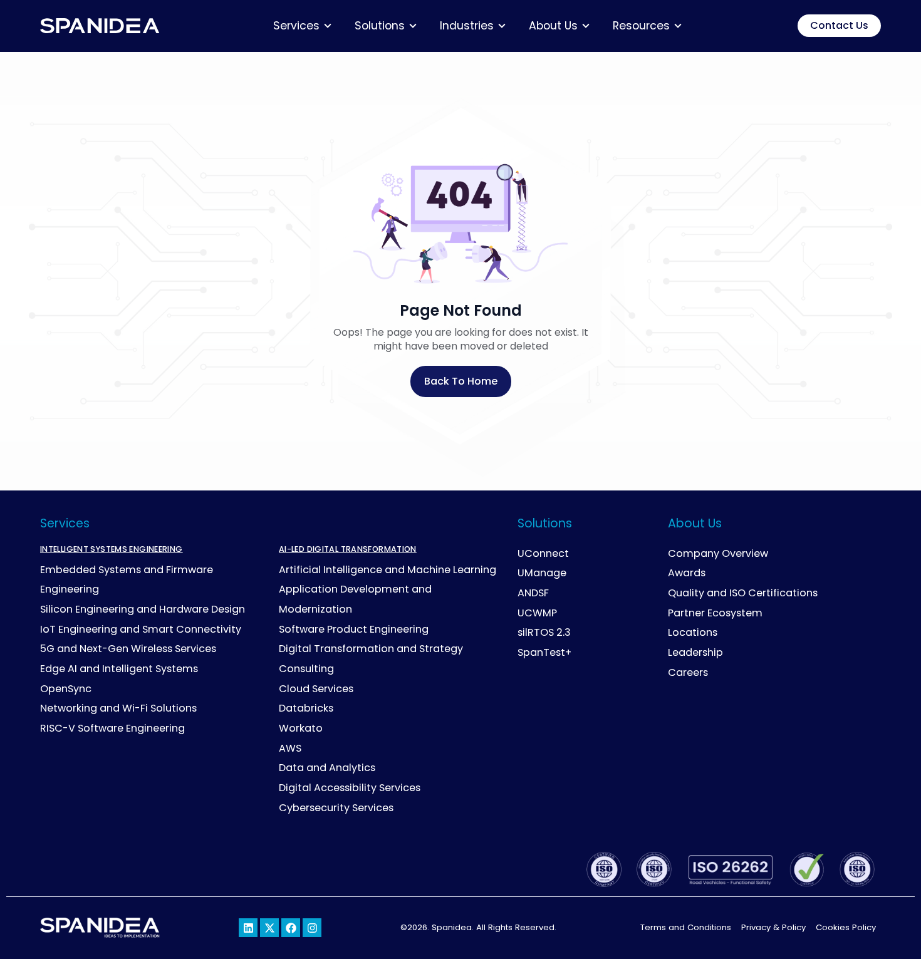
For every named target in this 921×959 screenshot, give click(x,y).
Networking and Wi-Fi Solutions (118, 708)
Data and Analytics (327, 767)
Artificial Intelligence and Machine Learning (387, 569)
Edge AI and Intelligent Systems (119, 668)
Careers (688, 672)
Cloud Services (316, 689)
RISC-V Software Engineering (112, 728)
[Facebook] (290, 927)
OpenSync (65, 689)
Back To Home (460, 381)
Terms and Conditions (685, 927)
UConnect (543, 553)
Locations (692, 632)
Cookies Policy (846, 927)
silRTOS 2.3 (544, 632)
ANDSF (533, 593)
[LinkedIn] (248, 927)
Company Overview (718, 553)
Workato (301, 728)
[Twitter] (269, 927)
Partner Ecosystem (715, 613)
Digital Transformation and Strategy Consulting (371, 658)
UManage (542, 573)
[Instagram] (312, 927)
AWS (290, 748)
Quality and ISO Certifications (743, 593)
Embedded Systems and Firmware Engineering (126, 579)
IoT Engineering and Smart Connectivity (140, 629)
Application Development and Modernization (355, 599)
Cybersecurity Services (336, 808)
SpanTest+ (544, 652)
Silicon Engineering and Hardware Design (142, 609)
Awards (686, 573)
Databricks (306, 708)
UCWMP (537, 613)
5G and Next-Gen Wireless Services (128, 648)
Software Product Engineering (354, 629)
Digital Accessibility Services (349, 787)
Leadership (695, 652)
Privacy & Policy (773, 927)
